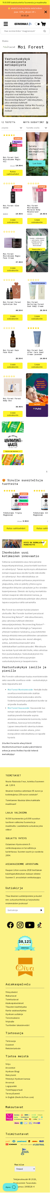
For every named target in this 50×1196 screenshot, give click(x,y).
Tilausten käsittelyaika (16, 1007)
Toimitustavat (12, 999)
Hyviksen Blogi (12, 1071)
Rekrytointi (11, 1075)
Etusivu (5, 41)
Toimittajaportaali (14, 1090)
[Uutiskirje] (41, 910)
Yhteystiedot (11, 992)
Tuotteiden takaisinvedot (17, 1025)
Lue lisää (37, 163)
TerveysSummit (13, 1093)
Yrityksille (10, 1021)
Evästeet (10, 1044)
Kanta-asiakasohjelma (16, 1010)
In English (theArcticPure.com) (20, 1097)
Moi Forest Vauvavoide (18, 708)
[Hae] (45, 31)
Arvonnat (10, 1082)
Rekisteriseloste (13, 1048)
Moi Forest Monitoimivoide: (20, 689)
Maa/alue (19, 1164)
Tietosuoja (11, 1041)
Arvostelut (10, 1067)
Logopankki (11, 1086)
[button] (43, 24)
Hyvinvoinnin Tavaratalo (24, 1183)
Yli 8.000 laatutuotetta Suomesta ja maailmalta (25, 2)
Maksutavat (11, 996)
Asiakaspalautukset (15, 1003)
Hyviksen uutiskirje (14, 1014)
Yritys (8, 1064)
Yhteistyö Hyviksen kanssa (18, 1079)
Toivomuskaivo (13, 1018)
